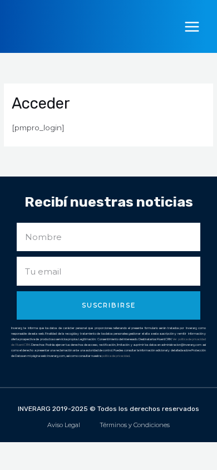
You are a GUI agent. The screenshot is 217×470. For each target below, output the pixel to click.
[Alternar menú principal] (192, 26)
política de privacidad (116, 356)
